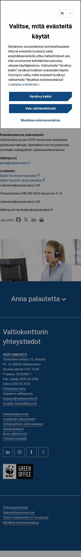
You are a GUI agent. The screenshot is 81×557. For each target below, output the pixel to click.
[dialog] (40, 64)
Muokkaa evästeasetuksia (40, 120)
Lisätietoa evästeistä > (24, 84)
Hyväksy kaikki (41, 96)
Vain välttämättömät (41, 108)
